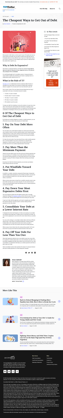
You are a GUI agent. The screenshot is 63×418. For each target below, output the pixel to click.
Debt (13, 16)
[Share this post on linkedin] (35, 253)
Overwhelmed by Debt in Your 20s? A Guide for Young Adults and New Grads (37, 319)
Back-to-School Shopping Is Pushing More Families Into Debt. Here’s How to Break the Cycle (38, 301)
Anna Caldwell (7, 23)
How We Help (43, 8)
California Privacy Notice (52, 364)
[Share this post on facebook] (26, 253)
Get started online (44, 2)
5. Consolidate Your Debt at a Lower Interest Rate (51, 51)
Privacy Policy (50, 362)
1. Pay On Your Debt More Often (51, 38)
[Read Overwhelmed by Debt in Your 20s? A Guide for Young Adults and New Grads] (59, 319)
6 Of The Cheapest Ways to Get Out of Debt (51, 35)
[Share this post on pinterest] (32, 253)
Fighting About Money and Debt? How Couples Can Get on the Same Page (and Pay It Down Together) (37, 338)
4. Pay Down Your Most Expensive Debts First (51, 47)
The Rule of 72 (6, 83)
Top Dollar (6, 16)
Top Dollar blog (8, 362)
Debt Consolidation (36, 358)
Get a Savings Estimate (51, 82)
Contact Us (49, 360)
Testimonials (49, 358)
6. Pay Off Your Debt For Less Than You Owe (53, 54)
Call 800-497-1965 (54, 2)
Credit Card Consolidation (37, 360)
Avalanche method (17, 196)
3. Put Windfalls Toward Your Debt (51, 44)
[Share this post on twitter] (29, 253)
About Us (52, 8)
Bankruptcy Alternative (37, 362)
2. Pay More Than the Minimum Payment (50, 41)
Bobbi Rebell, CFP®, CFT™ (27, 308)
